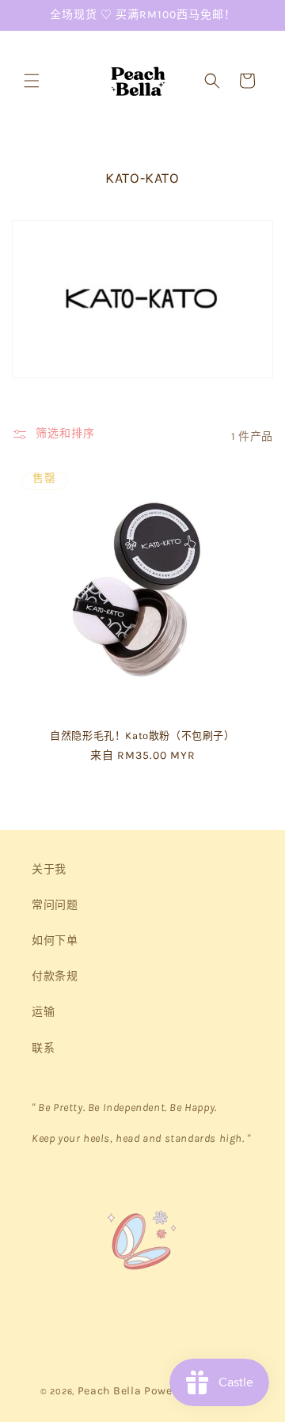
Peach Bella (110, 1390)
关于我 (49, 869)
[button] (31, 80)
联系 (43, 1048)
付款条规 (55, 976)
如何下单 (55, 940)
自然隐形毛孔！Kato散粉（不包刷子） (142, 735)
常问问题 (55, 905)
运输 (43, 1011)
